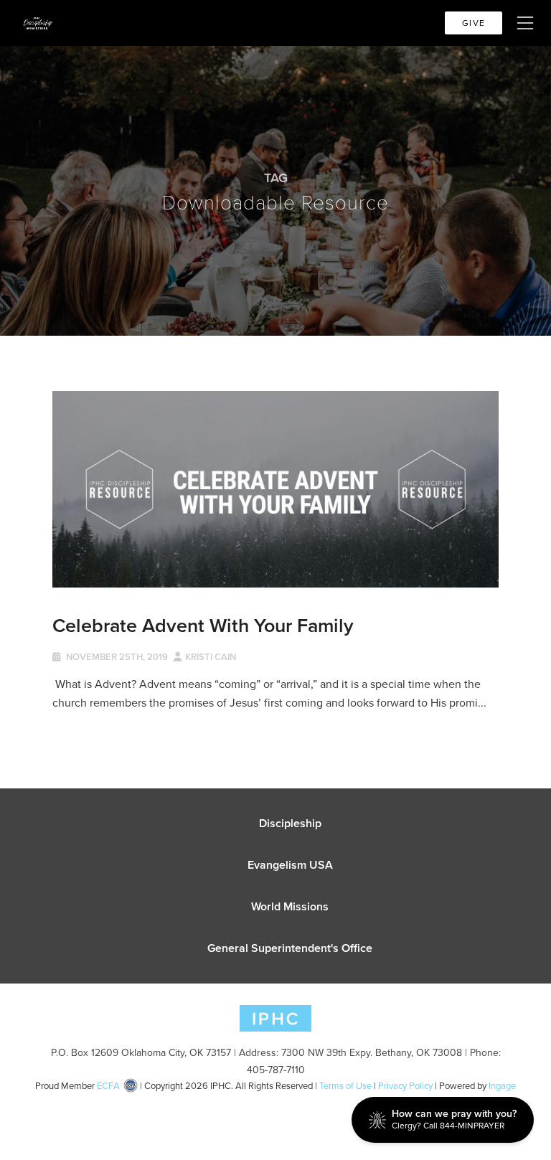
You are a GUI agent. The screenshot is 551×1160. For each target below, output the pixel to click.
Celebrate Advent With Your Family (203, 625)
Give (473, 22)
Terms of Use (345, 1085)
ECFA (108, 1085)
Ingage (502, 1085)
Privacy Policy (405, 1085)
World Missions (290, 906)
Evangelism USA (290, 865)
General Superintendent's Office (289, 948)
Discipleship (290, 823)
